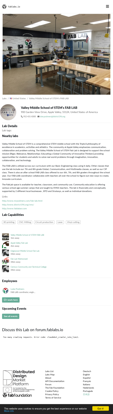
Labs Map (50, 375)
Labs (4, 98)
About (48, 378)
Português (88, 391)
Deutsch (87, 371)
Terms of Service (53, 398)
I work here (12, 300)
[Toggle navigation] (107, 7)
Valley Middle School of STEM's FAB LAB (49, 98)
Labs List (49, 371)
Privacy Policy (52, 394)
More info (9, 410)
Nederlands (88, 388)
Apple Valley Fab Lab (19, 243)
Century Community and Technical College (28, 267)
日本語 (86, 394)
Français (87, 381)
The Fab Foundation (54, 388)
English (86, 375)
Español (87, 378)
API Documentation (54, 381)
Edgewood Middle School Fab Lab (25, 251)
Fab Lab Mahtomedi (19, 259)
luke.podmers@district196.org (52, 117)
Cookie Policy (51, 391)
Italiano (86, 384)
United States (19, 98)
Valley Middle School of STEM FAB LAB (27, 235)
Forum (48, 384)
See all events (11, 316)
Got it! (100, 408)
